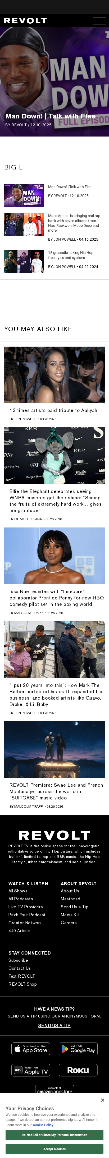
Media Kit (70, 915)
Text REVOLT (21, 976)
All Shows (18, 891)
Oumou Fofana (28, 519)
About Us (70, 891)
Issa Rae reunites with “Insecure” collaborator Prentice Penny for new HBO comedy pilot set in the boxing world (57, 597)
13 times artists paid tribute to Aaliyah (53, 410)
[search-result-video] (24, 195)
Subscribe (18, 960)
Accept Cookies (54, 1149)
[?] (24, 224)
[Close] (102, 1100)
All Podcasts (20, 899)
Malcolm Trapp (28, 613)
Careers (69, 923)
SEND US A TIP (54, 1025)
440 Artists (19, 931)
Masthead (70, 899)
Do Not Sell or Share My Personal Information (54, 1135)
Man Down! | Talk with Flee (69, 187)
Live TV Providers (25, 907)
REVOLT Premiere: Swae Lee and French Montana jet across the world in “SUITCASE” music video (56, 791)
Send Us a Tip (74, 907)
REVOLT (60, 196)
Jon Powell (64, 239)
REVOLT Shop (22, 984)
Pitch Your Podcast (27, 915)
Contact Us (19, 968)
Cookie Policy (43, 1125)
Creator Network (25, 923)
